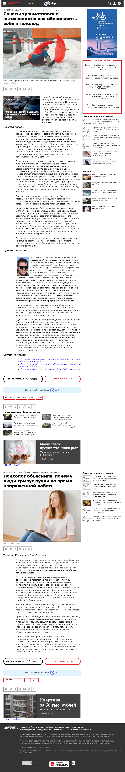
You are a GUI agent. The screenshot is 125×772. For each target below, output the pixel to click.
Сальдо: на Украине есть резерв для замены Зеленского (106, 199)
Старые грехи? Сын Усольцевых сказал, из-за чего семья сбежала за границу (106, 486)
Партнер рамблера (41, 763)
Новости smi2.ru (11, 465)
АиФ (14, 83)
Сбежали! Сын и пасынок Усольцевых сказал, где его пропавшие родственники (107, 510)
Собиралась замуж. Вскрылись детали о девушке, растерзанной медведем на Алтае (105, 478)
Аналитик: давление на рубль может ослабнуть (106, 183)
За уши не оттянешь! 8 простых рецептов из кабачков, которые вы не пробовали (107, 502)
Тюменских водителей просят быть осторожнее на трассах (25, 416)
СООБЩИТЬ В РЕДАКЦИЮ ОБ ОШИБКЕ (78, 730)
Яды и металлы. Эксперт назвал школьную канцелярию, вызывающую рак (105, 154)
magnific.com (22, 543)
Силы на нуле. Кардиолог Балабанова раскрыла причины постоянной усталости (102, 67)
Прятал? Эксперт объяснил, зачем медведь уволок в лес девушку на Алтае (106, 129)
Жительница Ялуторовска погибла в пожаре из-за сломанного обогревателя (102, 96)
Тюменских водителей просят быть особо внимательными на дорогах (26, 425)
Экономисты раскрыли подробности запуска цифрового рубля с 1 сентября (102, 87)
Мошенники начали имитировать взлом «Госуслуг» (105, 207)
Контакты (58, 730)
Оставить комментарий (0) (62, 379)
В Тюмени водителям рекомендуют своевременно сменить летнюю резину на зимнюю (19, 434)
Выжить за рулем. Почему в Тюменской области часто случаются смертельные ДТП (63, 425)
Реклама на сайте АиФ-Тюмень (32, 727)
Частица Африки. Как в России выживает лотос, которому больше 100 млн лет (106, 146)
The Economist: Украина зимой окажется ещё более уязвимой (104, 191)
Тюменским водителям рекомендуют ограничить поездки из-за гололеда (62, 417)
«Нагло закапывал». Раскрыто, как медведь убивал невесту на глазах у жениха (106, 138)
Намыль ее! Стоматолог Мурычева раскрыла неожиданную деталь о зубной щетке (106, 121)
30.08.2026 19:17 (9, 472)
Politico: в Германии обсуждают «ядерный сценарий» (104, 175)
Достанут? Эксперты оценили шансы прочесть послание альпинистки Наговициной (107, 518)
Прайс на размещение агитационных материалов (66, 727)
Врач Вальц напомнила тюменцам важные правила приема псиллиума (102, 106)
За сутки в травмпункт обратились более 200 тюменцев (49, 369)
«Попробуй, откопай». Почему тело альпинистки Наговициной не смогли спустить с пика (106, 162)
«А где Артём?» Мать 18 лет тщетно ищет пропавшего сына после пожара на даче (106, 494)
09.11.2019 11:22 (8, 10)
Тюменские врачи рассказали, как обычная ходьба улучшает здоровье (102, 77)
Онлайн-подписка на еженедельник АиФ (36, 730)
